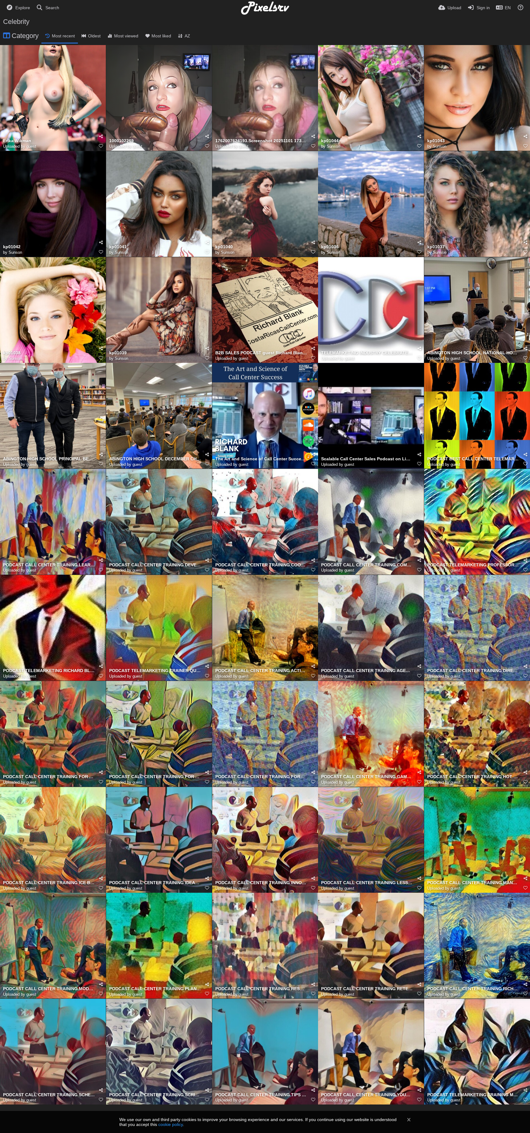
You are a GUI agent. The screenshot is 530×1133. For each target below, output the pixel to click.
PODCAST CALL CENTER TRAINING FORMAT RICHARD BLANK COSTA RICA (261, 776)
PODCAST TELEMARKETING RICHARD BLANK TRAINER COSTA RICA (49, 670)
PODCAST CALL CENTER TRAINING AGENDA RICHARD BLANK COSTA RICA (367, 670)
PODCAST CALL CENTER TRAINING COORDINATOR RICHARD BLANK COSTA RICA (261, 565)
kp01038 (12, 353)
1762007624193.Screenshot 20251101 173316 (261, 141)
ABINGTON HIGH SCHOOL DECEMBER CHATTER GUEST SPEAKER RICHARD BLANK (155, 459)
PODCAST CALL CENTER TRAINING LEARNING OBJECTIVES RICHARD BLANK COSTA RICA (49, 565)
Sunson (333, 146)
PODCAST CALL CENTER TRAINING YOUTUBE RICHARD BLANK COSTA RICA (367, 1095)
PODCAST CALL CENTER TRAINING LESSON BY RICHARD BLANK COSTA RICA (367, 882)
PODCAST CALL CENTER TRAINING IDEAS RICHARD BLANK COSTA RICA (155, 882)
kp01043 (436, 141)
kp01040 (224, 247)
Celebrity (16, 21)
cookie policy (170, 1124)
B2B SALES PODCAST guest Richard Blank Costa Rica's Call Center (261, 353)
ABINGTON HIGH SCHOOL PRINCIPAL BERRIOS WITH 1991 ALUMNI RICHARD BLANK (49, 459)
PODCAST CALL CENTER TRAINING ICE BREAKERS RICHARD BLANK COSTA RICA (49, 882)
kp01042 (12, 247)
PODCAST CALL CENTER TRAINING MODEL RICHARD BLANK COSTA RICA (49, 989)
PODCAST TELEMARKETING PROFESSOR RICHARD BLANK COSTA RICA (473, 565)
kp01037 (436, 247)
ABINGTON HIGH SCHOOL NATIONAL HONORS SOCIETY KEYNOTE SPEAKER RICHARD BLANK (473, 353)
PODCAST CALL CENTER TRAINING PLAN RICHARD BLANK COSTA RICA (155, 989)
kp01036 (330, 247)
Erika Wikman (17, 141)
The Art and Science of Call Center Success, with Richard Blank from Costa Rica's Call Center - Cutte (261, 459)
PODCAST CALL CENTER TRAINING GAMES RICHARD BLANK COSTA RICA (367, 776)
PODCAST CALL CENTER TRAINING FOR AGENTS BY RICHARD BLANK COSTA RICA (49, 776)
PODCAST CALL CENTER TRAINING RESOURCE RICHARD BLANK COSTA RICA (261, 989)
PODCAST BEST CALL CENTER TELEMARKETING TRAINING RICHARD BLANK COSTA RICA (473, 459)
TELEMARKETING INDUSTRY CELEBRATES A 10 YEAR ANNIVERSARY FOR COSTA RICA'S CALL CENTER (367, 353)
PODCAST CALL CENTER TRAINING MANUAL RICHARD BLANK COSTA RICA (473, 882)
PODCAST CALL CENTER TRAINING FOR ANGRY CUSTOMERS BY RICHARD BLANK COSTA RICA (155, 776)
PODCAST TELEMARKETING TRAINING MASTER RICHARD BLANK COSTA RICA (473, 1095)
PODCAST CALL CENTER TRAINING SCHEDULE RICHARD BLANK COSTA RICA (49, 1095)
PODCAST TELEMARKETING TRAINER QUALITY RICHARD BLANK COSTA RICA (155, 670)
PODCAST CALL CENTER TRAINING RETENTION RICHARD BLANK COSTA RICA (367, 989)
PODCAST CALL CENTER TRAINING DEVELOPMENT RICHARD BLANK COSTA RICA (155, 565)
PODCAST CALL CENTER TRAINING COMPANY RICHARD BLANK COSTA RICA (367, 565)
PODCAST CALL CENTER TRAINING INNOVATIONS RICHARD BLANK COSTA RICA (261, 882)
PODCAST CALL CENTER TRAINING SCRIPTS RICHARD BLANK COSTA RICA (155, 1095)
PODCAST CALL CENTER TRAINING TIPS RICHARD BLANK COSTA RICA (261, 1095)
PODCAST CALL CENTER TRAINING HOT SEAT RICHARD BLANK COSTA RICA (473, 776)
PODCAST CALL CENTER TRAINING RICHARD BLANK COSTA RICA (473, 989)
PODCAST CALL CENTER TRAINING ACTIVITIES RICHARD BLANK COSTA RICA (261, 670)
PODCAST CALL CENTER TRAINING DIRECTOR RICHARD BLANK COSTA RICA (473, 670)
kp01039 (118, 353)
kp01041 (118, 247)
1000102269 (121, 141)
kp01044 (330, 141)
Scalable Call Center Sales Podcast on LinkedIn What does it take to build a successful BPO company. (367, 459)
